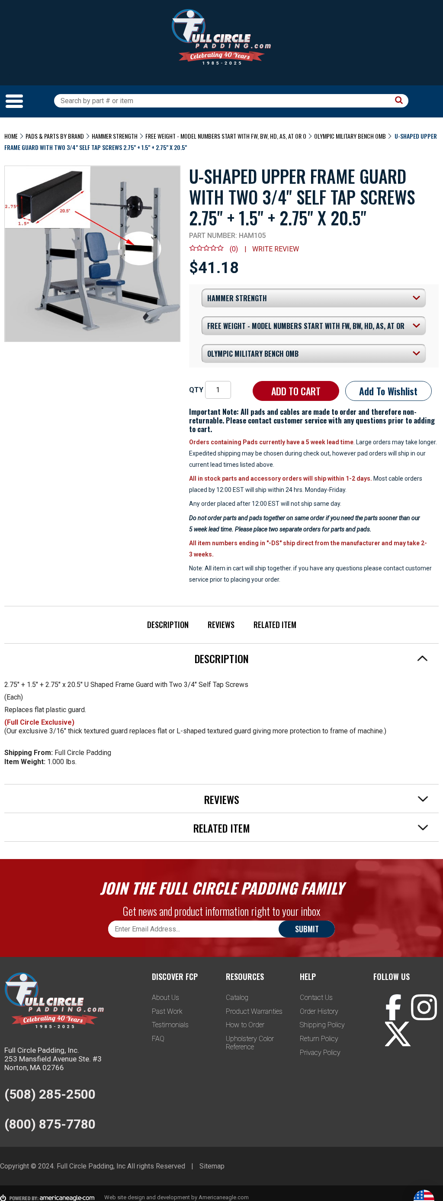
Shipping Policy (322, 1025)
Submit (307, 928)
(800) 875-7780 (50, 1124)
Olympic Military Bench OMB (350, 135)
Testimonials (170, 1025)
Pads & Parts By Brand (55, 135)
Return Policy (319, 1039)
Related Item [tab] (221, 828)
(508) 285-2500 (50, 1094)
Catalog (237, 997)
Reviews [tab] (221, 799)
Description (168, 624)
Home (11, 135)
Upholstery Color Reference (250, 1043)
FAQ (158, 1039)
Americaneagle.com (224, 1197)
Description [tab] (222, 658)
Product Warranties (254, 1011)
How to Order (245, 1025)
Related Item (275, 624)
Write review (275, 249)
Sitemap (212, 1166)
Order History (319, 1011)
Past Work (167, 1011)
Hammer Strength (115, 135)
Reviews (221, 624)
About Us (165, 997)
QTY (196, 390)
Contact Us (316, 997)
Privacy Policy (320, 1052)
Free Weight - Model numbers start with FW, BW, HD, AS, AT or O (225, 135)
